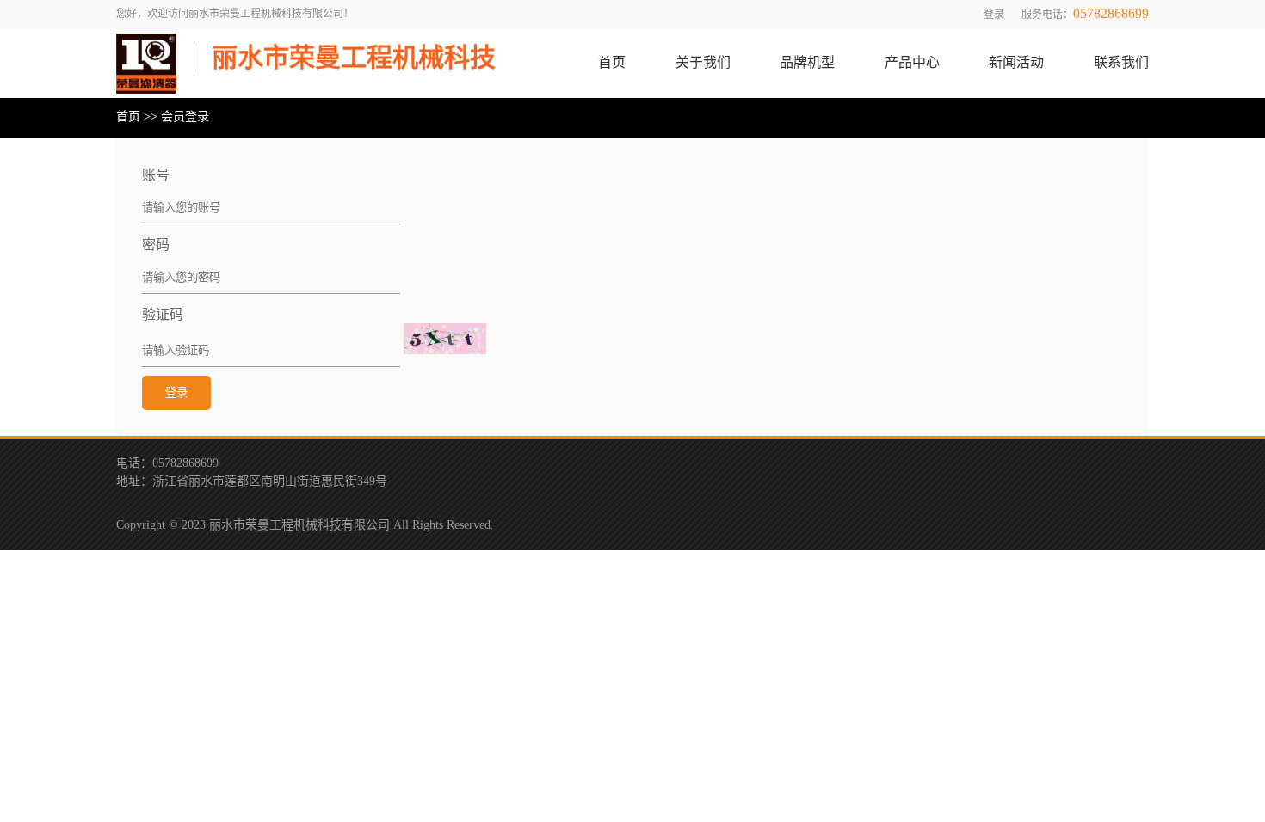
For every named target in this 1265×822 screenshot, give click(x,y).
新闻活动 (1016, 63)
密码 (156, 245)
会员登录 (185, 117)
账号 (156, 176)
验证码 (162, 315)
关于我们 (703, 63)
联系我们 (1121, 63)
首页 (612, 63)
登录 (994, 15)
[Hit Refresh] (445, 338)
